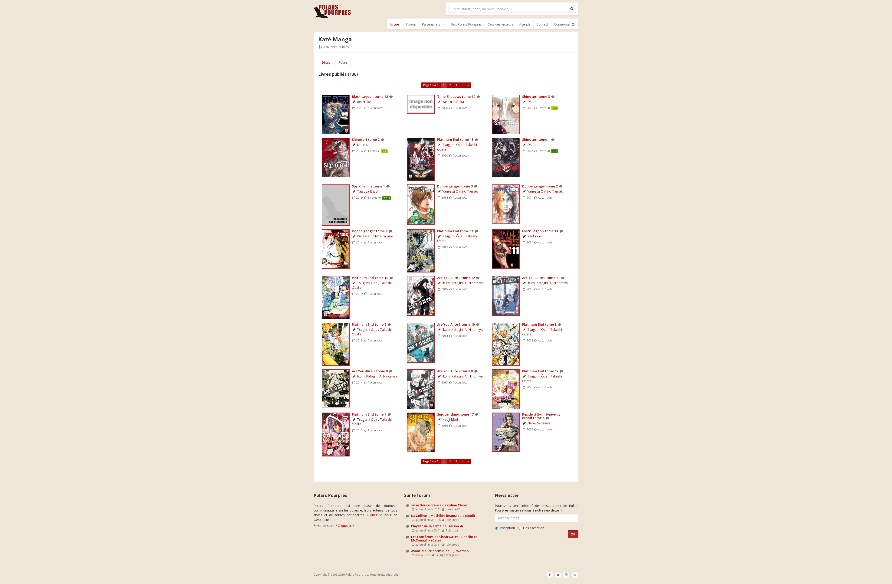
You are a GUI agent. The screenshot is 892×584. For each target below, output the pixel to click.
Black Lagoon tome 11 (540, 231)
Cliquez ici (375, 515)
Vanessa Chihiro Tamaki (460, 191)
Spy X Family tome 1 (368, 186)
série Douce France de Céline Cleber (439, 505)
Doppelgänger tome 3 (455, 186)
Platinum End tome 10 (370, 278)
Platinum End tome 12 (540, 371)
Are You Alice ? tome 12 (456, 278)
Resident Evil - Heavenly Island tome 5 (541, 416)
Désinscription (533, 528)
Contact (542, 24)
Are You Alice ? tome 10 (456, 324)
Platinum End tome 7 (369, 414)
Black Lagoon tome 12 (370, 96)
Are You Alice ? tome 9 (370, 371)
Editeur (326, 62)
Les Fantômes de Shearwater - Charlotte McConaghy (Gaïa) (444, 538)
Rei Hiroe (364, 101)
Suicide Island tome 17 (455, 414)
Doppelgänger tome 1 (369, 231)
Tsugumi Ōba (452, 144)
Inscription (507, 528)
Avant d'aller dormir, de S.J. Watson (440, 551)
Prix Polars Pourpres (466, 24)
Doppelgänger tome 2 (540, 186)
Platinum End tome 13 (455, 139)
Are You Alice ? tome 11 (541, 278)
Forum (411, 24)
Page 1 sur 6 (430, 85)
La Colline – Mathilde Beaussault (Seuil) (443, 515)
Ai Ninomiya (474, 283)
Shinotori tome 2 (366, 139)
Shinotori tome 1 (536, 139)
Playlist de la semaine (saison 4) (437, 526)
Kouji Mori (450, 419)
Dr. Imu (532, 101)
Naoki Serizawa (539, 423)
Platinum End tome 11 (455, 231)
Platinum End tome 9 (369, 324)
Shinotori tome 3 (536, 96)
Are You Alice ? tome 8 (455, 371)
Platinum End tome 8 (539, 324)
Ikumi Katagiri (452, 283)
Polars (343, 62)
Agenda (525, 24)
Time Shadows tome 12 (456, 96)
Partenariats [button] (431, 24)
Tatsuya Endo (367, 191)
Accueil (395, 24)
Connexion (562, 24)
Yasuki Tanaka (453, 101)
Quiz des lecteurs (500, 24)
